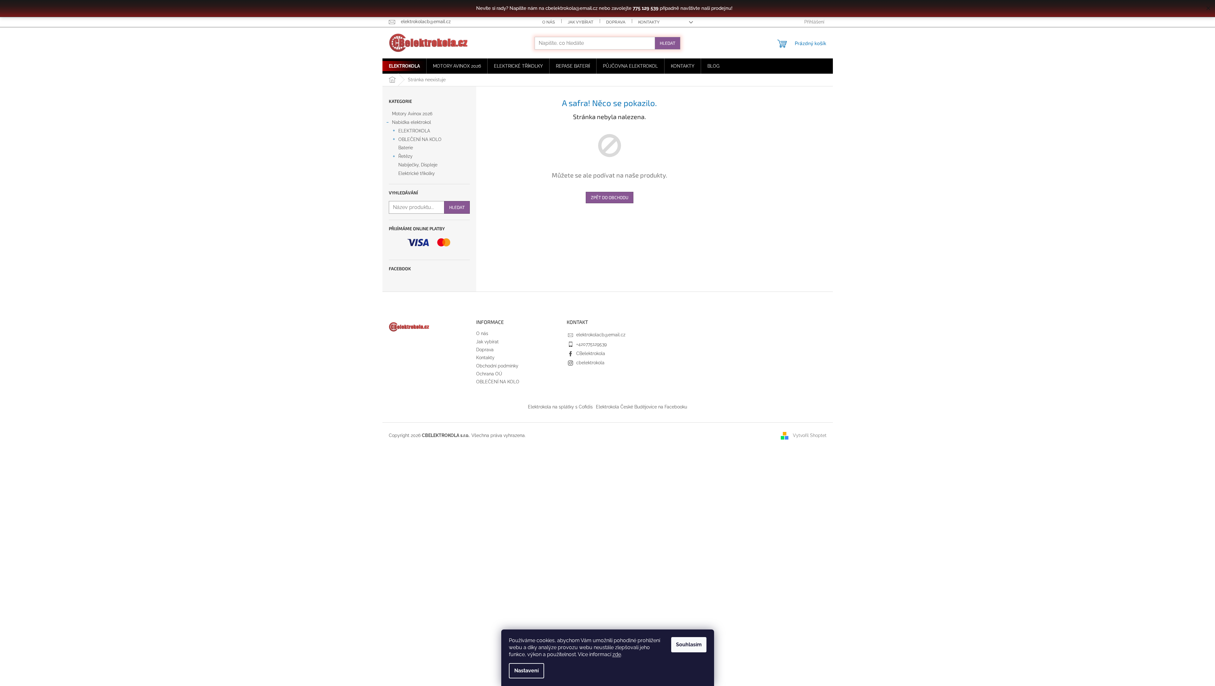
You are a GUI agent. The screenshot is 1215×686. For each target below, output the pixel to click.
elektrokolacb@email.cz (600, 334)
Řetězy (405, 156)
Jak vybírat (580, 22)
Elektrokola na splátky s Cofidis (560, 406)
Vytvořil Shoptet (810, 435)
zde (616, 654)
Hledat (667, 43)
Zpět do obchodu (609, 197)
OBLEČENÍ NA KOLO (420, 139)
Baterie (405, 147)
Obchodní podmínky (497, 365)
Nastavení (526, 671)
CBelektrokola (590, 353)
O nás (548, 22)
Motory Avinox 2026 (412, 113)
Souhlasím (689, 645)
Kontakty (649, 22)
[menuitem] (404, 66)
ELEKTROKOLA (414, 130)
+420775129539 (591, 344)
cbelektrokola (590, 362)
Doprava (615, 22)
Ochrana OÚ (489, 373)
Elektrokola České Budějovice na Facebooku (641, 406)
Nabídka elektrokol (411, 122)
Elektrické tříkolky (416, 173)
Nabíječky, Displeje (417, 164)
